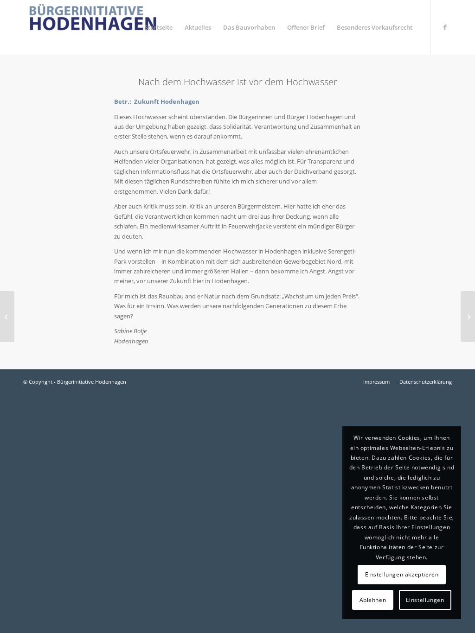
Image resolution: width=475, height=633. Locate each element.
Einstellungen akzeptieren (402, 574)
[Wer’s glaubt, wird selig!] (7, 316)
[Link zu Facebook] (445, 27)
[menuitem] (159, 27)
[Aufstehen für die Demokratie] (468, 316)
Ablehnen (372, 600)
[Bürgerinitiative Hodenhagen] (92, 27)
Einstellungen (425, 600)
